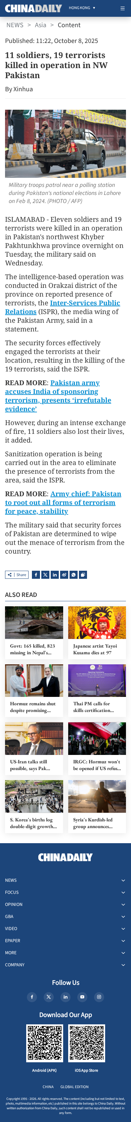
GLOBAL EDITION (74, 1087)
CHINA (48, 1087)
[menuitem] (79, 8)
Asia (40, 25)
